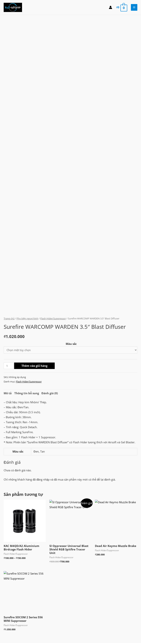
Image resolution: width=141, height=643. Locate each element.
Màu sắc (71, 344)
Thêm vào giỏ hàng (34, 366)
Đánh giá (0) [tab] (49, 393)
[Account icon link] (110, 7)
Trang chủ (9, 318)
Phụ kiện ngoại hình (27, 318)
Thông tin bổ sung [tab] (26, 393)
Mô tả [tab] (8, 393)
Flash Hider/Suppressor (53, 318)
